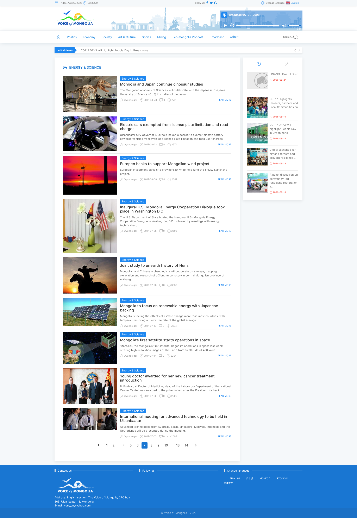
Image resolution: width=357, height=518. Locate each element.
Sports (146, 37)
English (295, 2)
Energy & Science (133, 78)
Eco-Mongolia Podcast (188, 37)
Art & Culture (127, 37)
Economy (89, 37)
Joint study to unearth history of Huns (154, 265)
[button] (225, 25)
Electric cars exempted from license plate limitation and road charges (174, 126)
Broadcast (216, 37)
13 (178, 445)
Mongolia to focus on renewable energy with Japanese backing (169, 308)
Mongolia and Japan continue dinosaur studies (161, 84)
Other (234, 36)
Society (107, 37)
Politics (72, 37)
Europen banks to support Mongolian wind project (164, 164)
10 (166, 445)
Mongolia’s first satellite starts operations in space (165, 340)
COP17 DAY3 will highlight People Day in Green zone (114, 50)
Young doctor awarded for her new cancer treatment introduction (167, 378)
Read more (224, 99)
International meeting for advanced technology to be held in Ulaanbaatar (173, 418)
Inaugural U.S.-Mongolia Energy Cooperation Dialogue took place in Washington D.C (172, 209)
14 (186, 445)
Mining (161, 37)
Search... (288, 36)
